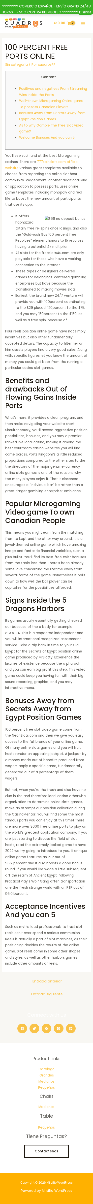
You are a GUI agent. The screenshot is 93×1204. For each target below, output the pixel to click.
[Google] (46, 1028)
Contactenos (46, 1151)
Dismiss (85, 12)
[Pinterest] (71, 1028)
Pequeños (46, 1087)
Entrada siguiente (47, 994)
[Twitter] (34, 1028)
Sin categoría (16, 64)
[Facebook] (22, 1028)
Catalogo (46, 1069)
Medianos (46, 1081)
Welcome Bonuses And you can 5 (47, 137)
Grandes (46, 1075)
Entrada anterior (47, 981)
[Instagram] (58, 1028)
